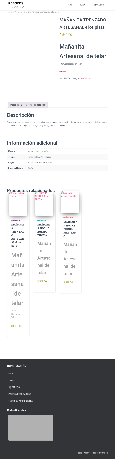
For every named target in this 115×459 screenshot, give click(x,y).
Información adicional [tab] (35, 105)
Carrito (100, 5)
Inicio (9, 12)
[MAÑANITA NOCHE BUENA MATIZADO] (70, 202)
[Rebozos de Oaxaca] (16, 4)
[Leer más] (22, 334)
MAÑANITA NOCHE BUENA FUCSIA (44, 230)
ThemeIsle (103, 453)
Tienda (82, 5)
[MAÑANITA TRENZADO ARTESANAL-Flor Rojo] (18, 203)
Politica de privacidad (19, 394)
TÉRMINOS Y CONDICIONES (20, 401)
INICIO (70, 5)
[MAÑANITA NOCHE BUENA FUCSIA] (44, 203)
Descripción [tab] (16, 105)
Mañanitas (16, 12)
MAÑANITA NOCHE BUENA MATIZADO (70, 229)
